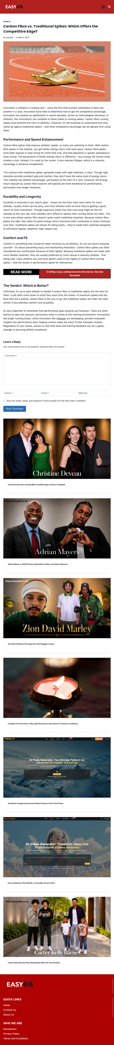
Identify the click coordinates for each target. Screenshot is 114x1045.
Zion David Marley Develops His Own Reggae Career (31, 644)
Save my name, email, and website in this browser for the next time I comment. (46, 400)
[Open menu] (103, 7)
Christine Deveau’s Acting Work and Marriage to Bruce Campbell (36, 484)
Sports (7, 22)
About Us (8, 1014)
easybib (9, 37)
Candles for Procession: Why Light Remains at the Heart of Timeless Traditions (43, 724)
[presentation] (57, 449)
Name (9, 393)
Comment (11, 355)
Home (6, 1005)
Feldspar (61, 318)
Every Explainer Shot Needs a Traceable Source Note (31, 883)
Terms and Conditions (15, 1038)
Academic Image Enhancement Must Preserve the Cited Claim (35, 803)
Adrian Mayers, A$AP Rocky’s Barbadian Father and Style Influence (38, 564)
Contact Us (9, 1010)
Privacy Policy (11, 1033)
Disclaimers (9, 1029)
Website (82, 393)
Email (45, 393)
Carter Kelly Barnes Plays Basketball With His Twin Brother (34, 963)
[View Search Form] (109, 6)
